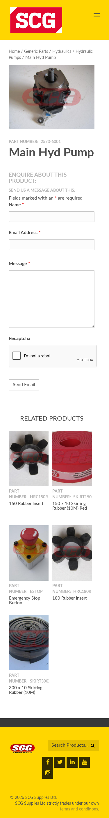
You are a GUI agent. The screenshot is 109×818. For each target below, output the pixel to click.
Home (14, 52)
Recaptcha (19, 338)
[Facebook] (47, 762)
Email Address (25, 232)
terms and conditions (79, 809)
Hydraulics (61, 52)
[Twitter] (59, 762)
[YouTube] (84, 762)
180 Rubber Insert (69, 598)
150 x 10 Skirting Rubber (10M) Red (69, 506)
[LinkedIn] (72, 762)
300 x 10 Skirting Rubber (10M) (25, 690)
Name (16, 204)
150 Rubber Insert (26, 504)
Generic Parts (36, 52)
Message (19, 263)
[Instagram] (47, 773)
